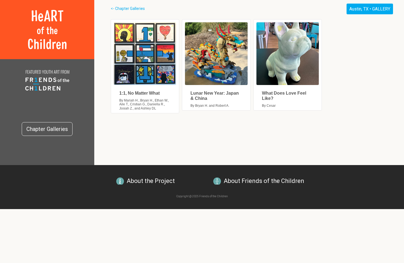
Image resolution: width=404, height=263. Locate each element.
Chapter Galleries (47, 129)
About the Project (151, 180)
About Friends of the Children (264, 180)
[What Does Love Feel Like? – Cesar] (287, 53)
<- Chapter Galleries (128, 8)
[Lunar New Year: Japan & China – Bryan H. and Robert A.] (216, 53)
